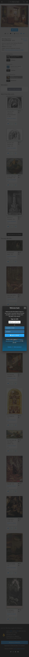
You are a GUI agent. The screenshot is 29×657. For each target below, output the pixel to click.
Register (10, 346)
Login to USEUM (15, 335)
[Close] (25, 308)
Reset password (17, 346)
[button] (14, 322)
